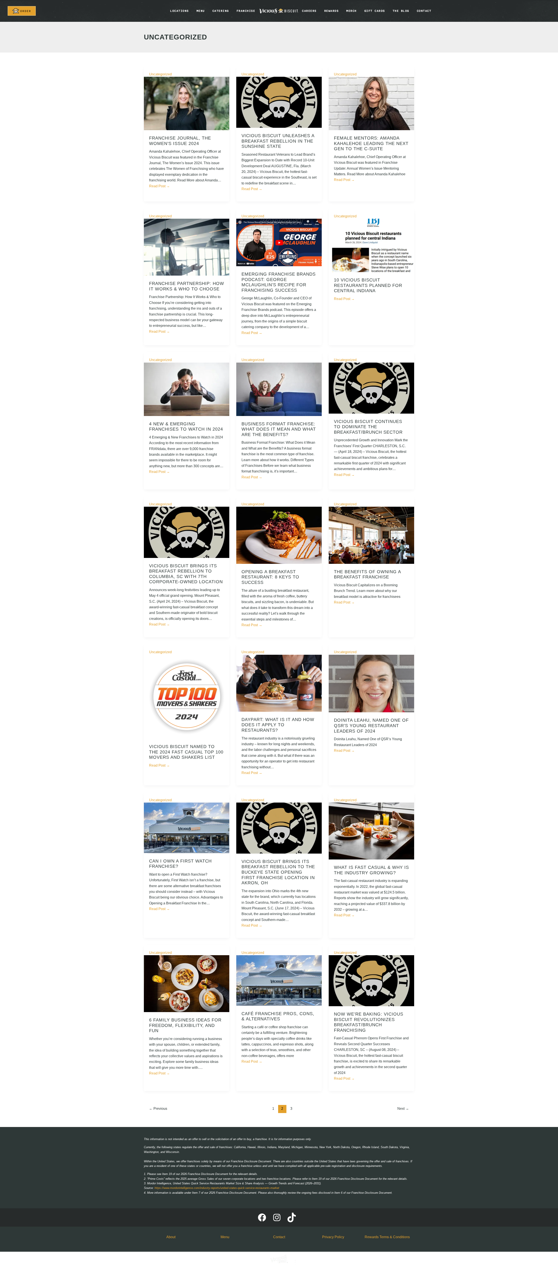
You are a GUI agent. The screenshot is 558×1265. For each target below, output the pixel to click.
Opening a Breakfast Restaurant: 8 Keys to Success (270, 577)
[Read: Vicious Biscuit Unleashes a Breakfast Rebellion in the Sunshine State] (279, 102)
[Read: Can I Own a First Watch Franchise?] (186, 827)
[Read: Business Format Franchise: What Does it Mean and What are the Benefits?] (279, 389)
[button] (22, 11)
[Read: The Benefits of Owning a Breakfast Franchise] (371, 535)
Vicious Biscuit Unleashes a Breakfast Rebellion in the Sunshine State (278, 141)
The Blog (401, 11)
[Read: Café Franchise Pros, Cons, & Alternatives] (279, 980)
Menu (200, 11)
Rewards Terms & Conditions (387, 1237)
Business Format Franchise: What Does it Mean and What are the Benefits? (279, 429)
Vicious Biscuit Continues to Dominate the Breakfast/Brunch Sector (368, 427)
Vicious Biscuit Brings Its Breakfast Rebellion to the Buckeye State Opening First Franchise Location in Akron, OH (278, 872)
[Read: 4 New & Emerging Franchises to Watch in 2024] (186, 389)
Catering (220, 11)
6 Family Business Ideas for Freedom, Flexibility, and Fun (185, 1025)
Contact (424, 11)
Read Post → (159, 186)
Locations (179, 11)
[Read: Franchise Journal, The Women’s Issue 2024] (186, 103)
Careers (309, 11)
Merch (351, 11)
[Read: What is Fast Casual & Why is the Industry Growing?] (371, 831)
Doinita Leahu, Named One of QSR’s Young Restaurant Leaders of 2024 (371, 725)
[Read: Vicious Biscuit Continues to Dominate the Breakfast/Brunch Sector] (371, 388)
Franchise (245, 11)
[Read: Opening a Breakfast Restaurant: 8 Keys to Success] (279, 535)
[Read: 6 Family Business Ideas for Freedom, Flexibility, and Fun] (186, 983)
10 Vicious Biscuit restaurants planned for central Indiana (368, 285)
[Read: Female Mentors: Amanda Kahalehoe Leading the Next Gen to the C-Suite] (371, 103)
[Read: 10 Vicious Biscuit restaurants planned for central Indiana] (371, 245)
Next (403, 1108)
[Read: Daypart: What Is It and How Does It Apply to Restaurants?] (279, 683)
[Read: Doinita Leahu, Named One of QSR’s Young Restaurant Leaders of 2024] (371, 683)
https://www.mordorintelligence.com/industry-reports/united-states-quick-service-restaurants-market (217, 1188)
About (170, 1237)
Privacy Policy (333, 1237)
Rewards (331, 11)
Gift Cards (374, 11)
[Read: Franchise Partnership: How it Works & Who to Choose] (186, 247)
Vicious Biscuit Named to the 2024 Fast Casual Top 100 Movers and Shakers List (186, 752)
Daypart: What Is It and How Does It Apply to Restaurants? (278, 725)
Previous (158, 1108)
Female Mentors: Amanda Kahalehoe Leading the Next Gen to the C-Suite (371, 143)
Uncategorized (160, 74)
